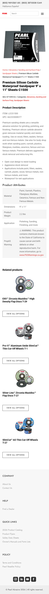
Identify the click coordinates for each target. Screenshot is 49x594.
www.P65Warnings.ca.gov (31, 255)
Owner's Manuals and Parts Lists (16, 541)
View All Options (16, 313)
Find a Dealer (8, 509)
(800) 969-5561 (9, 2)
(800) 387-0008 (29, 2)
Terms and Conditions (11, 562)
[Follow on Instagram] (15, 579)
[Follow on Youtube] (27, 579)
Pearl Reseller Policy (11, 566)
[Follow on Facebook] (33, 579)
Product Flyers (8, 533)
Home (4, 70)
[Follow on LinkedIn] (21, 579)
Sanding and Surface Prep (28, 70)
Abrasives (13, 70)
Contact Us (7, 488)
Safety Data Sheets (10, 537)
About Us (6, 484)
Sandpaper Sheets (9, 73)
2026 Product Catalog (12, 529)
